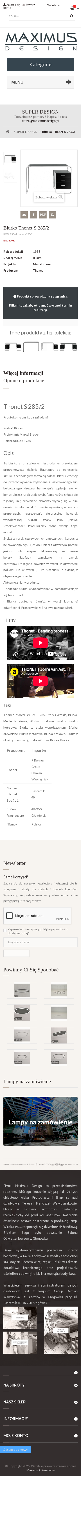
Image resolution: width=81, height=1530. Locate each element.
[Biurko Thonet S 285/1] (50, 346)
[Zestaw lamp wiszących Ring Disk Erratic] (59, 990)
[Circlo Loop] (22, 1058)
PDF (43, 214)
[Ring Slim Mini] (22, 1035)
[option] (10, 159)
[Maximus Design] (40, 42)
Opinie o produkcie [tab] (23, 380)
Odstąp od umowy (15, 1449)
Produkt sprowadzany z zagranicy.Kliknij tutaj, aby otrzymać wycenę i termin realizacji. (40, 303)
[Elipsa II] (22, 990)
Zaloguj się (13, 5)
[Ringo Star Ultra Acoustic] (22, 1013)
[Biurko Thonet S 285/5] (68, 346)
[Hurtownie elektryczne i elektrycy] (20, 1343)
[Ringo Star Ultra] (59, 1058)
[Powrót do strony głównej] (7, 132)
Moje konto (15, 1435)
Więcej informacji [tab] (23, 373)
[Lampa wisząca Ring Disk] (59, 1013)
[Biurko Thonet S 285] (13, 346)
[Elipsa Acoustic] (59, 1035)
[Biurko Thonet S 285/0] (31, 346)
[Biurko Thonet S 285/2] (10, 158)
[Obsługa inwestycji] (61, 1330)
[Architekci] (20, 1318)
